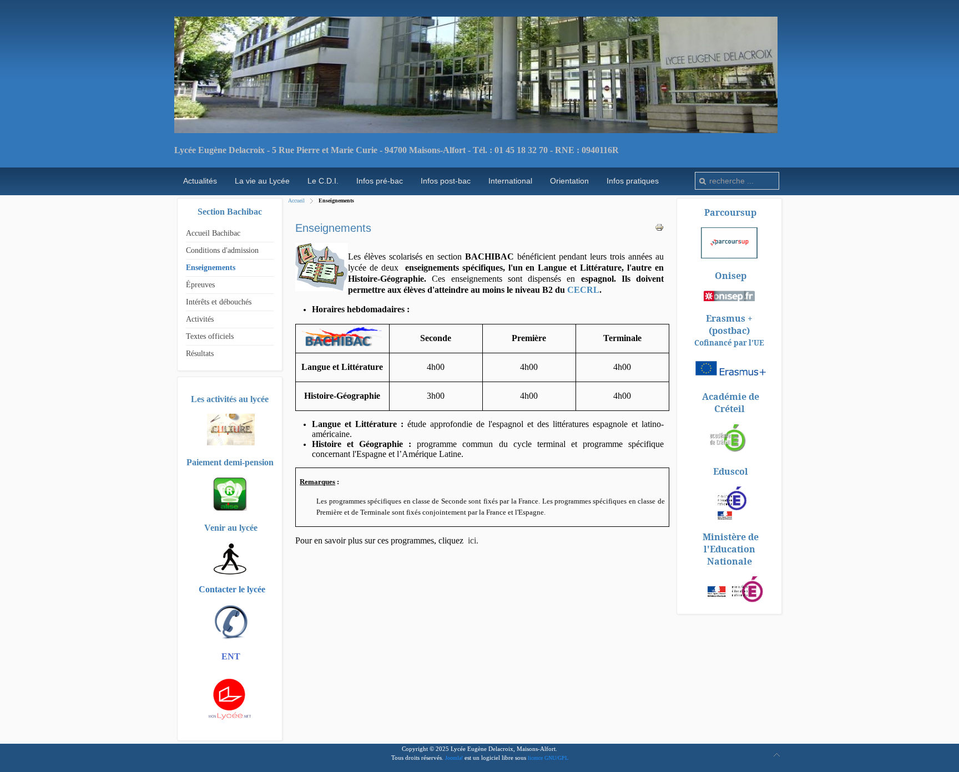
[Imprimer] (659, 229)
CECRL (583, 289)
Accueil (296, 200)
